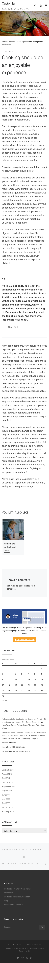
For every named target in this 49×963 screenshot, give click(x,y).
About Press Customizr (13, 904)
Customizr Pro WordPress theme (17, 888)
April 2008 (6, 803)
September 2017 (8, 769)
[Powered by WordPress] (29, 951)
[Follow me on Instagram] (27, 957)
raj (3, 747)
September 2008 (8, 786)
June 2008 (6, 794)
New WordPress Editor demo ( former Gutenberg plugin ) (23, 737)
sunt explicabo (29, 145)
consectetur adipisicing (30, 81)
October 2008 (7, 782)
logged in (22, 585)
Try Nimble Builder (26, 640)
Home (4, 41)
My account (8, 892)
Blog (6, 900)
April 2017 (6, 778)
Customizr (19, 944)
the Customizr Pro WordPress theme (29, 948)
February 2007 (8, 811)
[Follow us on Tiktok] (31, 957)
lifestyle (12, 41)
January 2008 (7, 807)
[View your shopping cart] (40, 5)
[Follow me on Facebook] (22, 957)
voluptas (37, 148)
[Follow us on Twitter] (18, 957)
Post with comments (16, 747)
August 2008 (7, 790)
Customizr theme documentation (17, 896)
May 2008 (6, 799)
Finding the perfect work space (10, 547)
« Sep (4, 700)
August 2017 (7, 774)
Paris (13, 742)
